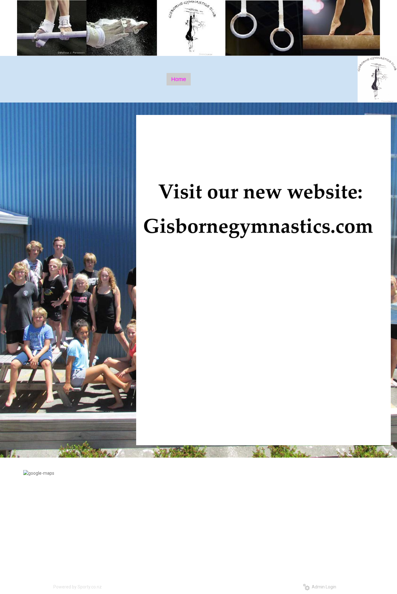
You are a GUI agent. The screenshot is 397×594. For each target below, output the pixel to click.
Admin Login (323, 586)
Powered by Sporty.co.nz (77, 586)
